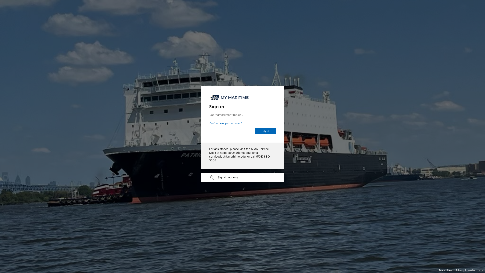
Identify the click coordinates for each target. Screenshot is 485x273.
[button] (242, 177)
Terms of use (445, 270)
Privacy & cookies (465, 270)
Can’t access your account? (226, 123)
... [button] (481, 270)
